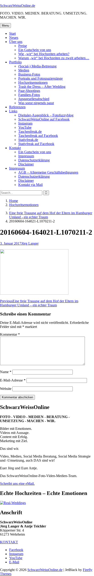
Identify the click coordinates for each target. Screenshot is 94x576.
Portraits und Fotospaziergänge (40, 78)
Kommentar (10, 334)
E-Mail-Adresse (13, 380)
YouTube (24, 127)
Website (5, 389)
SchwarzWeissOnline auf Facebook (44, 119)
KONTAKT (9, 542)
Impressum (26, 156)
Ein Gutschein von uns (34, 50)
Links (13, 111)
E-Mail (14, 562)
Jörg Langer (30, 243)
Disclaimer (26, 164)
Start (12, 33)
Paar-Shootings (29, 91)
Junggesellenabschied (33, 99)
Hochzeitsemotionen (33, 82)
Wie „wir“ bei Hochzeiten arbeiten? (43, 54)
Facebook (16, 550)
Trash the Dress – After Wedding (41, 87)
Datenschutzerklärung (34, 160)
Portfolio (15, 62)
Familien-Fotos (29, 95)
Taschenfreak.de (30, 131)
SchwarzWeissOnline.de (17, 5)
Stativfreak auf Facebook (36, 144)
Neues (13, 37)
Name (5, 372)
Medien (23, 70)
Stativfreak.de (28, 140)
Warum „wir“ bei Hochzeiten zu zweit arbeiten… (53, 58)
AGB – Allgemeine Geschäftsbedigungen (48, 172)
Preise (22, 46)
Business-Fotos (29, 74)
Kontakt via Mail (30, 185)
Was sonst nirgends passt (36, 103)
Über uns (15, 42)
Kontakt (15, 148)
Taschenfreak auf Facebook (38, 136)
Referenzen (17, 107)
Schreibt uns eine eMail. (17, 483)
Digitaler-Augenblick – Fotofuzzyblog (45, 115)
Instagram (25, 123)
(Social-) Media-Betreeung (37, 66)
